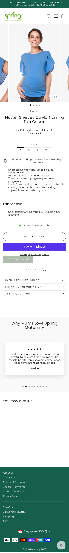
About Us (8, 472)
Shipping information (23, 287)
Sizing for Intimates (14, 512)
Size (34, 144)
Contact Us (9, 477)
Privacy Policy (11, 496)
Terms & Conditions (14, 491)
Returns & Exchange (14, 482)
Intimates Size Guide (22, 280)
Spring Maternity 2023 (34, 549)
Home (34, 111)
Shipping (8, 516)
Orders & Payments (14, 486)
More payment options (34, 254)
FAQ (5, 521)
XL (46, 150)
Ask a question (17, 294)
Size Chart (9, 507)
